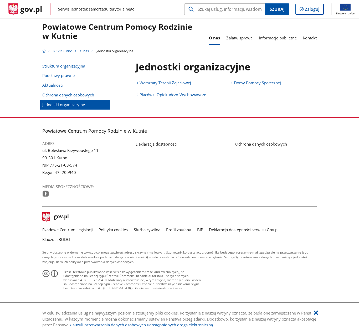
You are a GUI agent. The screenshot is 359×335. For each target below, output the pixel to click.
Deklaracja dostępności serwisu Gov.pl (244, 229)
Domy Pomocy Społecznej (257, 82)
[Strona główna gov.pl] (44, 51)
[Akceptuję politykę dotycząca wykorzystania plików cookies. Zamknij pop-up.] (316, 313)
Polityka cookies (113, 229)
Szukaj (277, 9)
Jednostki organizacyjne (63, 104)
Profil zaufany (178, 229)
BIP (200, 229)
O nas (84, 51)
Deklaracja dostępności (156, 144)
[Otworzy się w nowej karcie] (45, 193)
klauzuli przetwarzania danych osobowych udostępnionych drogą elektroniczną (141, 324)
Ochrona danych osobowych (68, 94)
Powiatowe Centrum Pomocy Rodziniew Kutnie (117, 31)
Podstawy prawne (58, 75)
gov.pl (61, 217)
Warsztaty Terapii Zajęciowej (165, 82)
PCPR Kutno (62, 51)
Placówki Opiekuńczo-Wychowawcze (173, 94)
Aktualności (52, 85)
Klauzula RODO (56, 239)
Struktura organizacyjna (63, 66)
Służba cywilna (147, 229)
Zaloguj (314, 10)
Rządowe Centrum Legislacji (67, 229)
